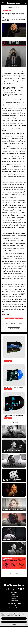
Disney (14, 598)
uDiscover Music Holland (14, 612)
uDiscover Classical (14, 600)
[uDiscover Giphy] (23, 589)
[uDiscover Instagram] (9, 589)
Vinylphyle (14, 594)
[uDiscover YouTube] (14, 589)
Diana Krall (13, 323)
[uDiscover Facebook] (4, 589)
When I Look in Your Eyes (14, 328)
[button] (14, 349)
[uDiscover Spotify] (16, 589)
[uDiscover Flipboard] (19, 589)
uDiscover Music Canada (14, 607)
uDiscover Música (14, 605)
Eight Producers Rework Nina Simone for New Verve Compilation (14, 88)
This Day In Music (14, 596)
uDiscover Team (6, 20)
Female (20, 323)
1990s (7, 323)
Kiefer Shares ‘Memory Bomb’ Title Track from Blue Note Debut (14, 91)
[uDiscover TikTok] (11, 589)
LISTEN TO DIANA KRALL (14, 318)
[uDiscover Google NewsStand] (21, 589)
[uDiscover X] (6, 589)
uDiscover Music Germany (14, 609)
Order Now (8, 361)
